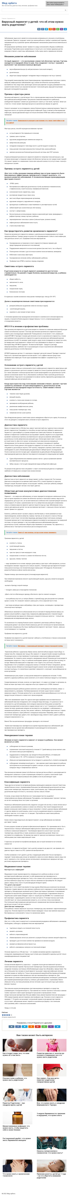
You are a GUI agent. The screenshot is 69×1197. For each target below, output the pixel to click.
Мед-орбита (9, 3)
